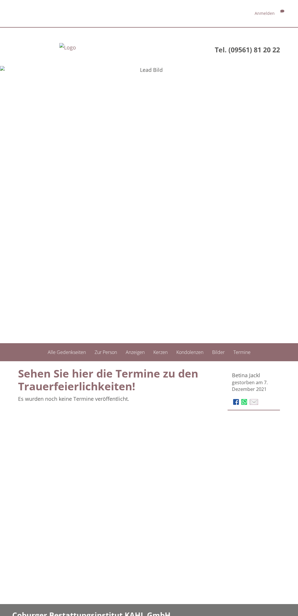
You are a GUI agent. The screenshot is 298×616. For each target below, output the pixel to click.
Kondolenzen (189, 352)
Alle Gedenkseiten (67, 352)
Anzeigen (135, 352)
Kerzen (160, 352)
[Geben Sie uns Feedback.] (282, 13)
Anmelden (265, 13)
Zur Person (106, 352)
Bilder (218, 352)
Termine (242, 352)
